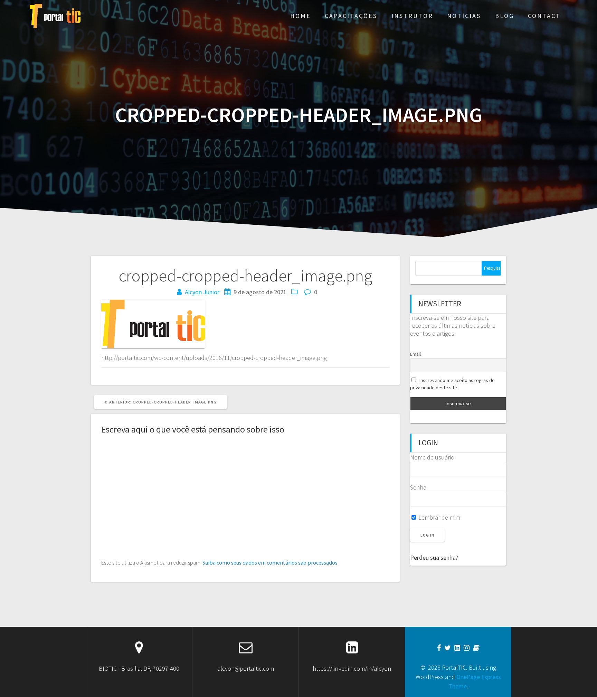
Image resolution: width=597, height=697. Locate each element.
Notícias (464, 16)
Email (415, 354)
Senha (418, 487)
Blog (504, 16)
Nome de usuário (432, 457)
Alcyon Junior (202, 292)
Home (300, 16)
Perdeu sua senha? (434, 557)
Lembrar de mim (438, 517)
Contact (544, 16)
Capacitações (351, 16)
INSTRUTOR (412, 16)
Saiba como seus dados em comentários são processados (270, 562)
